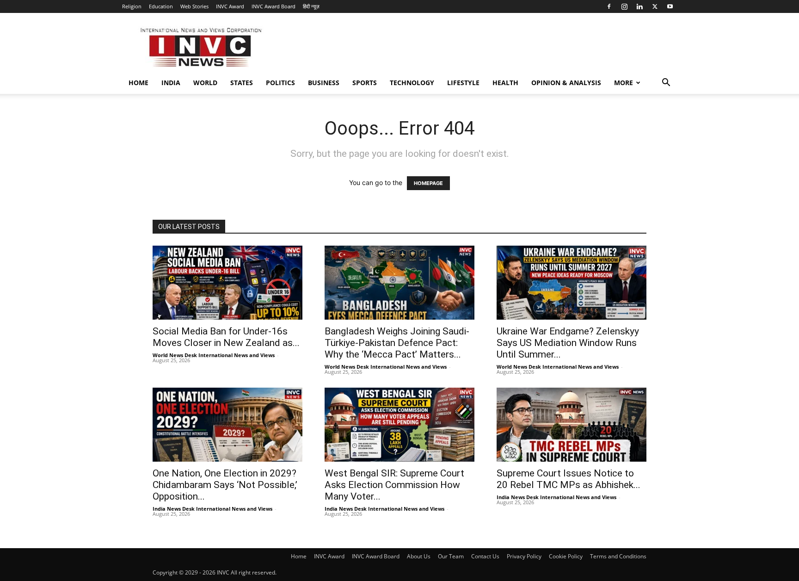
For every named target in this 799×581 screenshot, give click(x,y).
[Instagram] (624, 6)
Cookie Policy (566, 556)
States (241, 82)
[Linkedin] (639, 6)
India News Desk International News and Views (212, 508)
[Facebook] (609, 6)
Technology (412, 82)
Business (323, 82)
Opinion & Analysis (566, 82)
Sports (364, 82)
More (623, 82)
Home (138, 82)
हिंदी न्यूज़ (311, 6)
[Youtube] (670, 6)
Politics (280, 82)
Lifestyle (463, 82)
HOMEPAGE (428, 183)
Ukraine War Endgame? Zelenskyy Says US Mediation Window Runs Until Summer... (568, 343)
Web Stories (194, 6)
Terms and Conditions (618, 556)
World (205, 82)
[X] (655, 6)
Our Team (451, 556)
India (170, 82)
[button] (666, 83)
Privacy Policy (524, 556)
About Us (418, 556)
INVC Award (230, 6)
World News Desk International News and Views (214, 355)
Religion (131, 6)
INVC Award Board (273, 6)
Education (161, 6)
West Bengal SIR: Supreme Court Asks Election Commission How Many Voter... (394, 485)
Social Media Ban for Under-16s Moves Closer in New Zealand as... (226, 337)
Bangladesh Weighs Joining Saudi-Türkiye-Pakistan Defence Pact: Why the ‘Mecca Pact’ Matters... (397, 343)
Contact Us (485, 556)
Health (505, 82)
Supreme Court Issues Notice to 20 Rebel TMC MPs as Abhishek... (568, 479)
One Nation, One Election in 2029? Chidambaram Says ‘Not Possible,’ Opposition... (225, 485)
